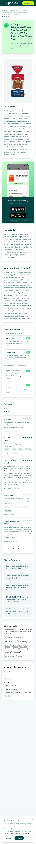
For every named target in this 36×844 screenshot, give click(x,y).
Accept (19, 838)
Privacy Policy (25, 833)
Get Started (28, 3)
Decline (8, 838)
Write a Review (18, 549)
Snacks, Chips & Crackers (18, 10)
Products (5, 10)
